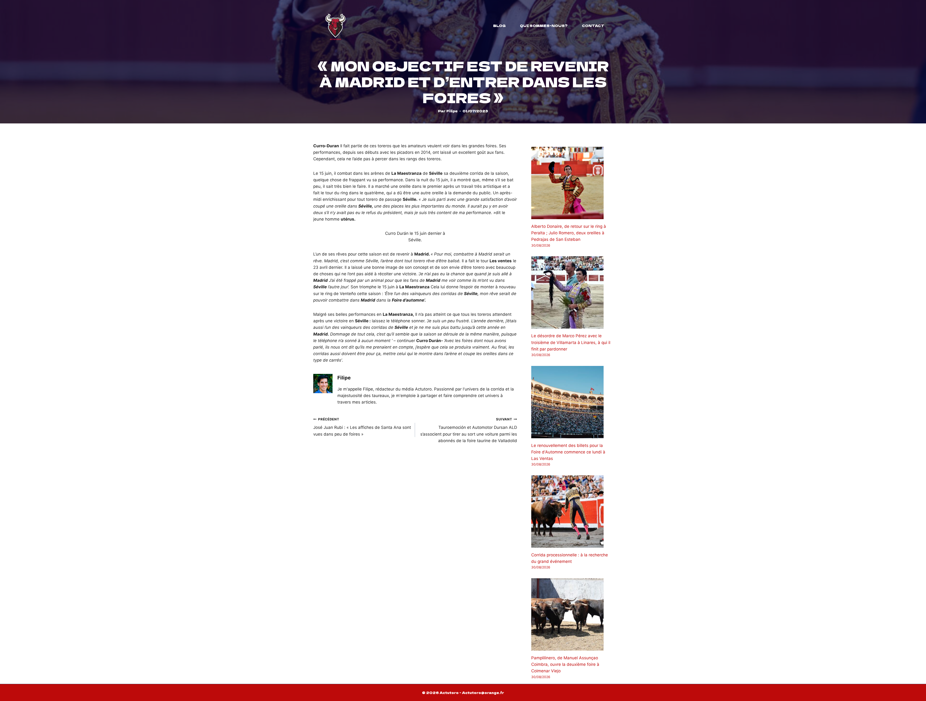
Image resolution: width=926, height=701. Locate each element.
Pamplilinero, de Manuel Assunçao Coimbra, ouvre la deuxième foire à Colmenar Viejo (565, 664)
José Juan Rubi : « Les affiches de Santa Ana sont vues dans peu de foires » (362, 427)
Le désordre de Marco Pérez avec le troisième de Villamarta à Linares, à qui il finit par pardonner (570, 342)
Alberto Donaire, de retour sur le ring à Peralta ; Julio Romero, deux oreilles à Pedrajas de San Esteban (568, 233)
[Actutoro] (335, 25)
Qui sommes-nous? (544, 25)
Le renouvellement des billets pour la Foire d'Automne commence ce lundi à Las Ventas (568, 452)
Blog (499, 25)
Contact (593, 25)
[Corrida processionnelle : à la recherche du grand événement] (572, 511)
